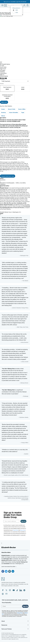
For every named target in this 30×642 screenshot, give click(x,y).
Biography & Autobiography (7, 183)
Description (3, 117)
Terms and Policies (6, 629)
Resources (4, 625)
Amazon (3, 109)
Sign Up (23, 521)
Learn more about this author (8, 566)
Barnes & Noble (11, 109)
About (3, 621)
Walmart (3, 115)
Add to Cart (4, 102)
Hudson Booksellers (13, 112)
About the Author (4, 185)
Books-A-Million (21, 109)
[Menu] (2, 5)
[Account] (24, 5)
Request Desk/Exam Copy (7, 176)
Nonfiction (2, 180)
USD (16, 10)
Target (22, 112)
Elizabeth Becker (6, 64)
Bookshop (3, 112)
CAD (16, 12)
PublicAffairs (3, 73)
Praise (1, 213)
